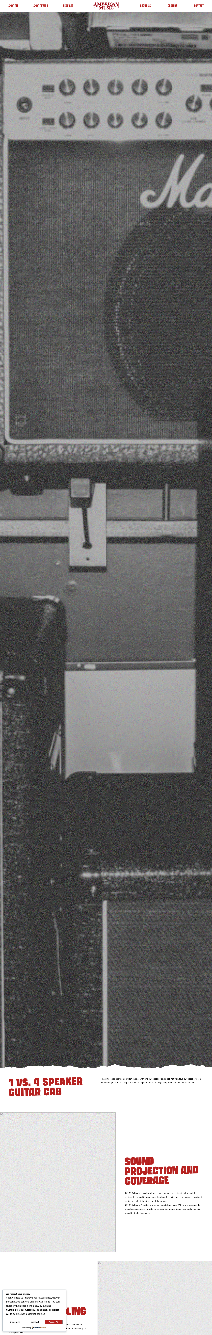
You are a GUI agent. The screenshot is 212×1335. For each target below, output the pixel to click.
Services (68, 5)
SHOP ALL (13, 5)
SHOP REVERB (40, 5)
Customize (15, 1322)
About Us (145, 5)
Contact (199, 5)
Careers (172, 5)
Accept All (53, 1322)
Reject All (34, 1322)
